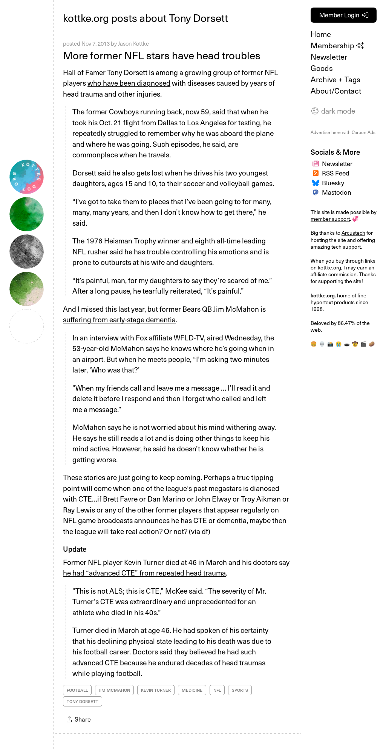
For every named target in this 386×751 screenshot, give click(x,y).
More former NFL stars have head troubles (161, 55)
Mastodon (336, 192)
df (205, 531)
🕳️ (347, 343)
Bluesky (333, 183)
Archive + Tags (335, 79)
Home (321, 34)
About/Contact (336, 90)
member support (330, 219)
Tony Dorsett (82, 701)
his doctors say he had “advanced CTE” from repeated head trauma (176, 567)
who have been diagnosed (128, 82)
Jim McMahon (114, 690)
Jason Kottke (133, 43)
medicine (192, 690)
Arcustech (353, 233)
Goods (322, 68)
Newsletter (329, 56)
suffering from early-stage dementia (119, 319)
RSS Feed (335, 173)
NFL (217, 690)
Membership (333, 45)
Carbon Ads (363, 132)
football (77, 690)
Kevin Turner (156, 690)
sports (240, 690)
